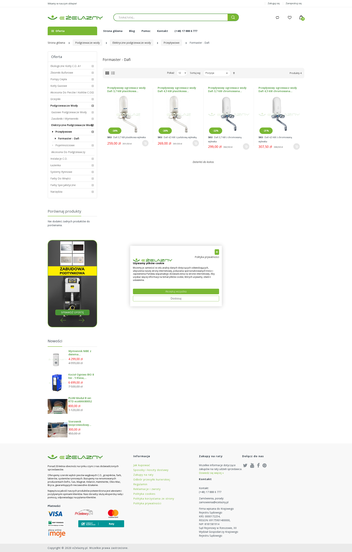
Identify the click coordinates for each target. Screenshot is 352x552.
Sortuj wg (195, 72)
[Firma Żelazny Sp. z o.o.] (86, 456)
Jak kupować (141, 465)
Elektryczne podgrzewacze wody (131, 42)
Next (81, 320)
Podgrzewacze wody (87, 42)
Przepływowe (171, 42)
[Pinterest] (265, 465)
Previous (63, 320)
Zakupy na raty (143, 474)
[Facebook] (258, 465)
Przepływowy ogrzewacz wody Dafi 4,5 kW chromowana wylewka (277, 89)
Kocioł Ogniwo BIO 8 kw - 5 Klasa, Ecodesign (81, 376)
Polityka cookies (144, 493)
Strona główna (56, 42)
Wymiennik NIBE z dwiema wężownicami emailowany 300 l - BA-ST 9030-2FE (80, 352)
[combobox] (170, 17)
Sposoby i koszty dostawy (150, 470)
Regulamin (140, 484)
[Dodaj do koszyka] (145, 143)
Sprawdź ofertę (72, 312)
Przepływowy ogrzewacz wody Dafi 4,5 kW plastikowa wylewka (177, 89)
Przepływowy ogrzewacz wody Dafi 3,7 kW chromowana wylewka (227, 89)
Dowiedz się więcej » (211, 473)
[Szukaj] (233, 17)
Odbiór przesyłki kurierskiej (151, 479)
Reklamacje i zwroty (147, 489)
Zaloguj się (274, 3)
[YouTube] (252, 465)
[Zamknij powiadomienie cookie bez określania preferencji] (217, 252)
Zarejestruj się (294, 3)
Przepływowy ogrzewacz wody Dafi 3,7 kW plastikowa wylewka (126, 89)
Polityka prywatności (147, 503)
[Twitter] (245, 465)
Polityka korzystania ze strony (153, 498)
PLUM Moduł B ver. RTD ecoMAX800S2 (80, 399)
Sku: (109, 137)
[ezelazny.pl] (75, 17)
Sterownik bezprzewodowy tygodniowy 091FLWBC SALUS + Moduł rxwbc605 (80, 423)
